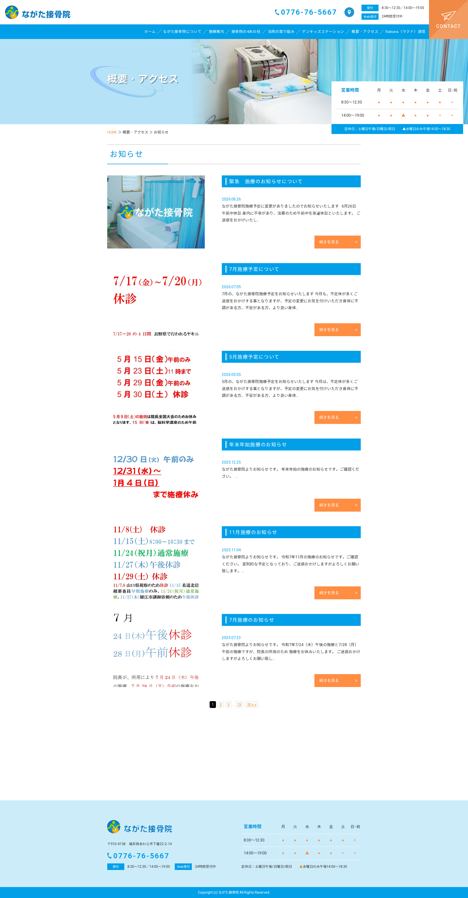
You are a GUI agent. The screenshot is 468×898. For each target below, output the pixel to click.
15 (239, 705)
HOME (112, 132)
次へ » (251, 705)
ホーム (150, 31)
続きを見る (329, 242)
